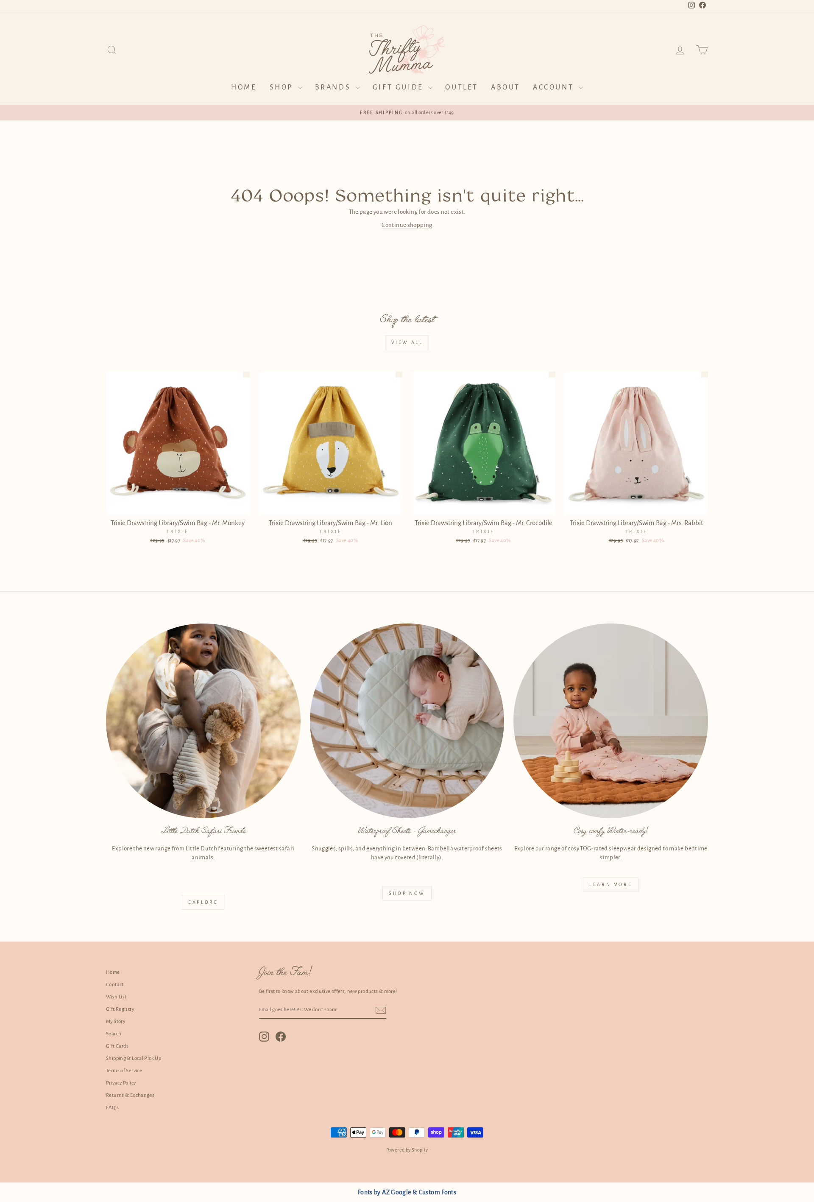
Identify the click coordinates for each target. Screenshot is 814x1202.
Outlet (461, 87)
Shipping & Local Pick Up (133, 1058)
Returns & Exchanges (130, 1095)
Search (113, 1034)
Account (555, 87)
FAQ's (112, 1107)
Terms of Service (124, 1070)
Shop (283, 87)
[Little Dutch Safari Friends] (203, 720)
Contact (115, 984)
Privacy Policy (121, 1083)
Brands (334, 87)
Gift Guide (400, 87)
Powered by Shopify (407, 1149)
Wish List (116, 997)
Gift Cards (117, 1046)
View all (407, 342)
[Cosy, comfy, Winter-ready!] (610, 720)
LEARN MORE (610, 884)
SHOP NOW (407, 893)
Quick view (178, 505)
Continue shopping (407, 225)
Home (243, 87)
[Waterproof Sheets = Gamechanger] (407, 720)
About (505, 87)
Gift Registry (120, 1009)
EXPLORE (203, 902)
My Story (115, 1021)
